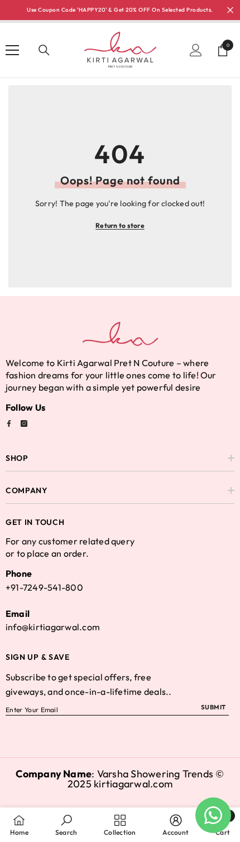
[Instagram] (24, 423)
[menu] (12, 50)
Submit (213, 707)
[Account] (196, 50)
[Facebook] (9, 423)
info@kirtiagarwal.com (53, 626)
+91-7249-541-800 (44, 587)
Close (230, 10)
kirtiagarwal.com (133, 783)
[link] (66, 825)
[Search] (44, 50)
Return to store (120, 225)
